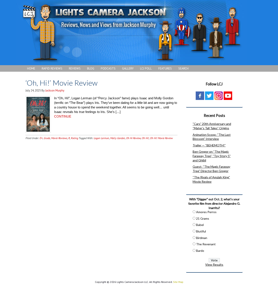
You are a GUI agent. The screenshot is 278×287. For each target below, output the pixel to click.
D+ (41, 138)
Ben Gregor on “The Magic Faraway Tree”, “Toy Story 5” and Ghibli (212, 156)
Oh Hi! (145, 138)
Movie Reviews (59, 138)
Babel (200, 225)
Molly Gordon (117, 138)
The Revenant (206, 244)
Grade (47, 138)
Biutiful (201, 231)
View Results (214, 264)
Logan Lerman (101, 138)
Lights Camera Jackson (131, 32)
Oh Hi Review (133, 138)
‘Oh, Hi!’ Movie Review (61, 82)
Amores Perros (206, 212)
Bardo (200, 250)
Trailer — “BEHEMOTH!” (209, 145)
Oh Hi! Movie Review (161, 138)
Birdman (201, 238)
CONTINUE (62, 116)
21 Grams (202, 218)
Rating (74, 138)
